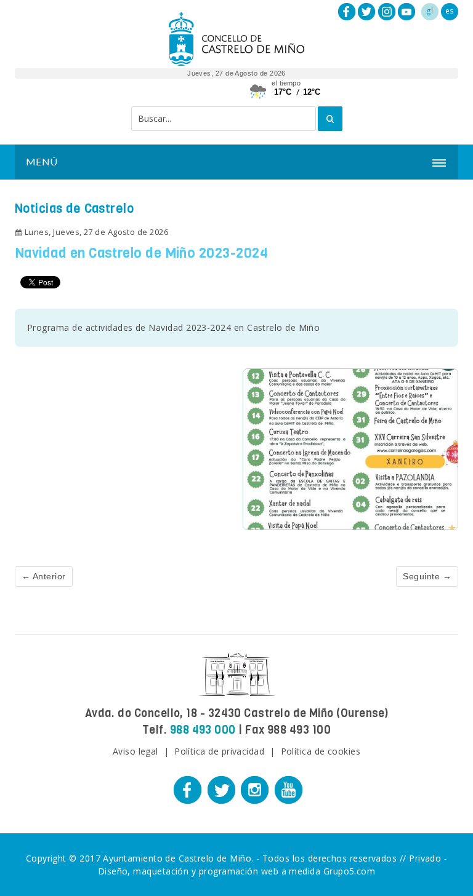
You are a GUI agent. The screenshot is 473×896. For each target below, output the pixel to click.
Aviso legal (135, 751)
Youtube (406, 11)
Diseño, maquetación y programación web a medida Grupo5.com (237, 871)
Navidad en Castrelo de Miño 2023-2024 (141, 253)
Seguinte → (427, 576)
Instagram (386, 11)
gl (430, 11)
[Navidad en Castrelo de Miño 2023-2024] (350, 448)
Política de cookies (321, 751)
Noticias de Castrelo (74, 208)
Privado (425, 858)
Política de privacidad (219, 751)
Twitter (366, 11)
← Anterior (44, 576)
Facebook (346, 11)
